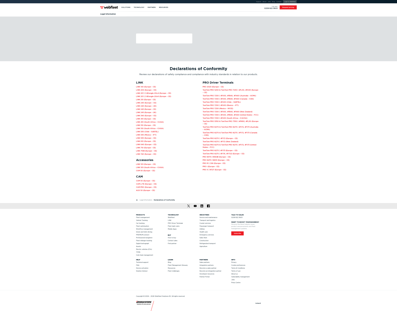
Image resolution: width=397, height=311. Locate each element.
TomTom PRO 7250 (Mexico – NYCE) (218, 108)
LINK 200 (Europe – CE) (146, 90)
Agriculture (203, 246)
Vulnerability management (240, 277)
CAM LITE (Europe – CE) (146, 184)
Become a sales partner (208, 268)
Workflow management (144, 229)
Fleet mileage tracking (144, 240)
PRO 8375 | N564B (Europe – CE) (217, 157)
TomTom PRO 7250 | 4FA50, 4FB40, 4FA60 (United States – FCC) (230, 115)
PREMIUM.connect (142, 235)
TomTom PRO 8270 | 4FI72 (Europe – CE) (220, 138)
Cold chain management (144, 255)
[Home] (137, 200)
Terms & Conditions (238, 268)
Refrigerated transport (208, 243)
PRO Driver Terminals (175, 223)
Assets (138, 246)
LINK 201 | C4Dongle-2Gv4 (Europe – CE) (153, 93)
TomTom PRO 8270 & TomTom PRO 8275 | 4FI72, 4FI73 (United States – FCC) (229, 146)
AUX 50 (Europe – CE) (145, 190)
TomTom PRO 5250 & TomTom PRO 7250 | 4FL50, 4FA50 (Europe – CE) (230, 91)
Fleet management (143, 217)
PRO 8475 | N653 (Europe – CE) (216, 160)
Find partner (172, 243)
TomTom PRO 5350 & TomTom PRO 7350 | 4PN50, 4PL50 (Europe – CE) (230, 122)
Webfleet (171, 217)
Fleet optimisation (142, 226)
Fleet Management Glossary (178, 265)
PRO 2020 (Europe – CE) (213, 87)
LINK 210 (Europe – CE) (146, 100)
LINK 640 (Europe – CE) (146, 144)
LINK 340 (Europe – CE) (146, 116)
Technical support (142, 262)
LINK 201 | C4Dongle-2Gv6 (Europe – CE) (153, 96)
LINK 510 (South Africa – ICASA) (150, 128)
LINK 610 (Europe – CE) (146, 141)
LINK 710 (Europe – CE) (146, 148)
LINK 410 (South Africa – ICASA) (150, 122)
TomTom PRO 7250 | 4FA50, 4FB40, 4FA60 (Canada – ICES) (228, 99)
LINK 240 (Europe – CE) (146, 103)
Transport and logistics (207, 220)
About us (234, 274)
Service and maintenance (208, 217)
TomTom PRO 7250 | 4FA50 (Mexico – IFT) (221, 105)
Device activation (142, 268)
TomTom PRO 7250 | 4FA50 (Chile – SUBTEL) (222, 102)
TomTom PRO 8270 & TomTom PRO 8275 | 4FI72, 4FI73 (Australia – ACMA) (230, 128)
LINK (169, 220)
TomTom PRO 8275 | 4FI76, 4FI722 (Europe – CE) (223, 154)
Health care (204, 232)
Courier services (205, 223)
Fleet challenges (173, 271)
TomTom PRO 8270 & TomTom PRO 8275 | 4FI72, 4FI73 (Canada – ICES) (230, 134)
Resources (171, 268)
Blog (169, 262)
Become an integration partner (210, 271)
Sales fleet (203, 238)
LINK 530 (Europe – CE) (146, 138)
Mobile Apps (172, 229)
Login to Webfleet (290, 1)
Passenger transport (207, 226)
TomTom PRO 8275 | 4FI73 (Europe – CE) (220, 150)
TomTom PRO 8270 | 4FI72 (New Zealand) (220, 142)
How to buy (172, 238)
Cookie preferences (238, 265)
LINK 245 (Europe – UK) (146, 112)
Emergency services (207, 235)
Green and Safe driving (144, 232)
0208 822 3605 (237, 217)
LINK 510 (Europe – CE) (146, 125)
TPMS (138, 252)
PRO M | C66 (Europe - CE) (214, 163)
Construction (204, 240)
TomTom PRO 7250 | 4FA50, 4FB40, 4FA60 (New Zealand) (227, 112)
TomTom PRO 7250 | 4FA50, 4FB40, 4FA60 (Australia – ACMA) (229, 96)
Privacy (233, 262)
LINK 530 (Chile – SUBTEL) (147, 132)
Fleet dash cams (173, 226)
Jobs (233, 279)
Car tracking (140, 223)
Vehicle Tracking (142, 220)
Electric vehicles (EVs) (144, 249)
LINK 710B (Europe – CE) (146, 151)
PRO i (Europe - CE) (211, 166)
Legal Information (146, 200)
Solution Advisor (142, 271)
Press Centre (235, 282)
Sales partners (205, 262)
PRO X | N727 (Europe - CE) (214, 170)
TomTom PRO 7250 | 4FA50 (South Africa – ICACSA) (225, 118)
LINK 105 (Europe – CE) (146, 164)
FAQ (137, 265)
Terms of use (235, 271)
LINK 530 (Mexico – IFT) (146, 135)
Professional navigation (144, 238)
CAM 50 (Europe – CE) (145, 171)
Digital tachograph (142, 243)
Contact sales (172, 240)
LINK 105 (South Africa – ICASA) (150, 167)
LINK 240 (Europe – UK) (146, 106)
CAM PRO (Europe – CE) (146, 187)
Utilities (202, 229)
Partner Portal (204, 277)
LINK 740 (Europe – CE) (146, 154)
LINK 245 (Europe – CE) (146, 109)
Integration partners (207, 265)
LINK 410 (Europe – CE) (146, 119)
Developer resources (207, 274)
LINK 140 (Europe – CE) (146, 87)
